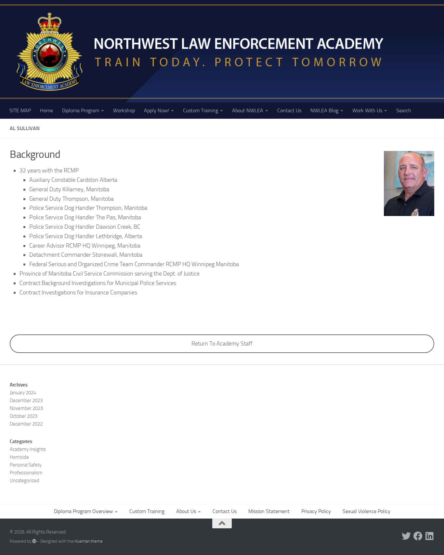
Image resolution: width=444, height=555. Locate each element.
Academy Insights (28, 449)
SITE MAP (20, 110)
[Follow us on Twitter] (406, 536)
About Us (186, 511)
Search (403, 110)
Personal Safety (26, 465)
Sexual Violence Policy (366, 511)
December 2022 (26, 424)
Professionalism (26, 473)
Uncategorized (24, 480)
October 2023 (23, 416)
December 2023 (26, 400)
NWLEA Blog (324, 110)
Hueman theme (88, 541)
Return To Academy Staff (222, 343)
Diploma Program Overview (83, 511)
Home (46, 110)
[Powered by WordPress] (34, 541)
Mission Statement (269, 511)
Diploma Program (80, 110)
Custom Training (200, 110)
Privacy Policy (316, 511)
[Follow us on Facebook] (418, 536)
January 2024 (23, 393)
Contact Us (289, 110)
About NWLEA (247, 110)
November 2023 (26, 408)
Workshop (124, 110)
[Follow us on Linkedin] (429, 536)
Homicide (19, 457)
